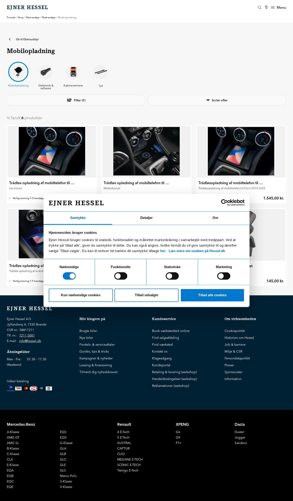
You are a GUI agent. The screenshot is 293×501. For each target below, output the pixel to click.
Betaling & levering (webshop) (174, 372)
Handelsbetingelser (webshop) (174, 379)
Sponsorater (233, 372)
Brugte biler (88, 331)
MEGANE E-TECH (130, 459)
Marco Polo (68, 476)
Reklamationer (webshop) (170, 386)
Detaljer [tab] (146, 218)
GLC (63, 459)
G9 (178, 437)
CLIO (121, 454)
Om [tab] (215, 218)
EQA (10, 470)
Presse (229, 365)
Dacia (240, 424)
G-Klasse (66, 443)
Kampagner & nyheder (96, 358)
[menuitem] (266, 7)
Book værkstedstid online (171, 331)
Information (233, 379)
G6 (178, 432)
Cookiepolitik (235, 331)
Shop (21, 17)
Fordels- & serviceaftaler (97, 344)
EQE (10, 487)
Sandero (241, 443)
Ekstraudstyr (33, 17)
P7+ (179, 443)
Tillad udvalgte (146, 295)
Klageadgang (162, 358)
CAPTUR (123, 448)
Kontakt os (159, 351)
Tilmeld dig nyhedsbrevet (98, 372)
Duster (239, 432)
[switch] (120, 276)
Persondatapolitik (237, 358)
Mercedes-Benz (21, 424)
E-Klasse (13, 465)
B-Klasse (13, 448)
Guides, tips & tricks (94, 351)
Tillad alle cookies (212, 295)
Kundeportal (161, 365)
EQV (63, 437)
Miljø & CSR (233, 351)
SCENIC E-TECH (129, 465)
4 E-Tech (123, 432)
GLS (63, 470)
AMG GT (13, 437)
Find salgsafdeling (165, 338)
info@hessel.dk (30, 341)
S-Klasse (66, 481)
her (162, 251)
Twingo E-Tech (127, 470)
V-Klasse (66, 487)
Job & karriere (235, 344)
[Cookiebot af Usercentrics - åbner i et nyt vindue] (224, 202)
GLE (63, 465)
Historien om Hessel (239, 338)
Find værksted (162, 344)
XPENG (182, 424)
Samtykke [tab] (78, 218)
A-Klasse (13, 432)
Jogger (240, 437)
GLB (63, 454)
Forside (11, 17)
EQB (10, 476)
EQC (10, 481)
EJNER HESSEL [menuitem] (28, 7)
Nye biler (86, 338)
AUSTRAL (124, 443)
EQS (63, 432)
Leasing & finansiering (95, 365)
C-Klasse (13, 454)
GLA (63, 448)
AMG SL (13, 443)
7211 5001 (27, 335)
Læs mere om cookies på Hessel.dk (197, 251)
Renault (124, 424)
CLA (10, 459)
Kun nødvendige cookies (80, 295)
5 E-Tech (123, 437)
